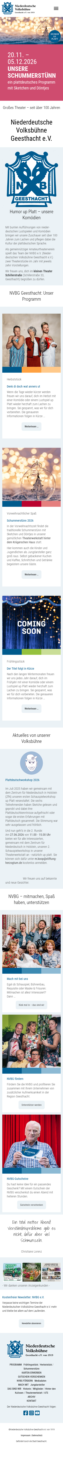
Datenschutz (37, 1435)
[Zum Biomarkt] (32, 1281)
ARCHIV (31, 1396)
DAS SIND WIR (14, 1388)
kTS (46, 1392)
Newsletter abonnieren (31, 1323)
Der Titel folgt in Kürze (20, 668)
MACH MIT (23, 1384)
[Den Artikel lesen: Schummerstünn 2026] (31, 506)
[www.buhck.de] (12, 1281)
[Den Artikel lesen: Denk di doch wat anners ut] (31, 371)
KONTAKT (31, 1400)
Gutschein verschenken (31, 1204)
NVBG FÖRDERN (25, 1380)
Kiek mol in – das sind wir (31, 1005)
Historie (27, 1388)
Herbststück (46, 1364)
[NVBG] (19, 15)
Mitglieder (38, 1388)
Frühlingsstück (31, 1364)
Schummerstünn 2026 (20, 520)
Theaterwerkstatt (34, 1392)
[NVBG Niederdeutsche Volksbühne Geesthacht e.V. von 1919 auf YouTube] (37, 1414)
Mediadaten (40, 1380)
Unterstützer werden (32, 1104)
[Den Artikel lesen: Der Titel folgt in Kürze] (31, 654)
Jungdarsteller (37, 1384)
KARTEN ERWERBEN (31, 1372)
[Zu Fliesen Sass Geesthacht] (51, 1281)
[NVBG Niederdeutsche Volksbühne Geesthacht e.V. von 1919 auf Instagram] (31, 1414)
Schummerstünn (31, 1368)
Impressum (25, 1435)
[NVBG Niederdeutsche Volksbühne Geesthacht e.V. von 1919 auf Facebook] (25, 1414)
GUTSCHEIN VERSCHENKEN (31, 1376)
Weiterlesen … (31, 426)
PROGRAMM (16, 1364)
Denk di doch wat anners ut (23, 386)
